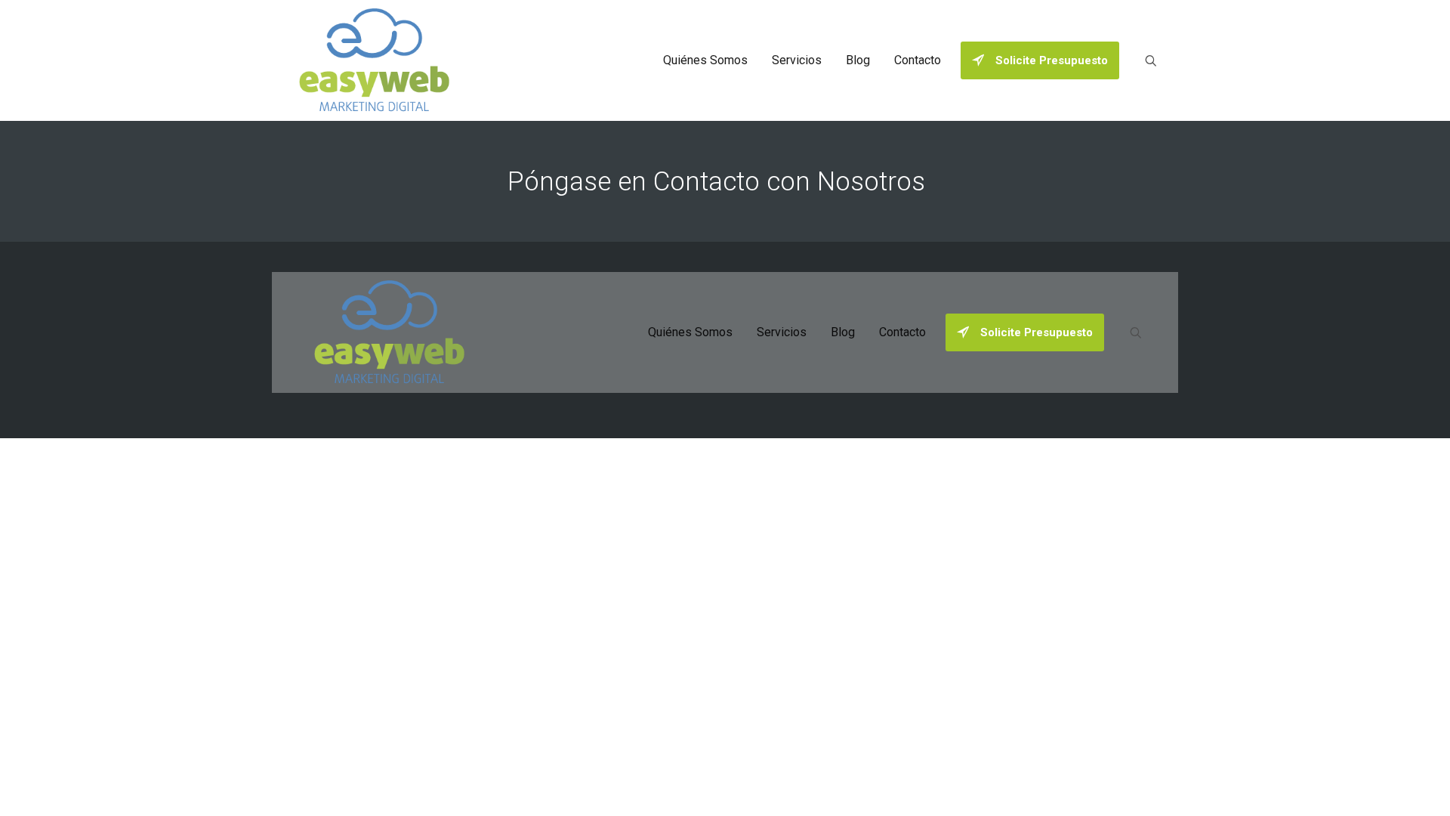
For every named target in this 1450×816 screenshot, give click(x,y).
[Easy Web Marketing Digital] (374, 60)
